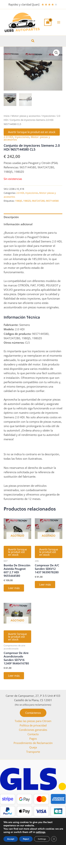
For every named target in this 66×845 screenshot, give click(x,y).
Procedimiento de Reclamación (33, 743)
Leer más (14, 588)
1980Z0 (27, 200)
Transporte (33, 752)
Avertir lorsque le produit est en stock (31, 132)
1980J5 (18, 200)
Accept (10, 838)
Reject (26, 838)
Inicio (7, 115)
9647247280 (38, 200)
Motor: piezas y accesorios (26, 115)
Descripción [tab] (11, 217)
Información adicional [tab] (18, 224)
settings (40, 832)
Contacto (33, 734)
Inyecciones (48, 115)
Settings (42, 838)
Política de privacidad (33, 725)
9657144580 (52, 200)
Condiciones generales (33, 730)
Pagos (33, 738)
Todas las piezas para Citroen (33, 721)
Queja (33, 747)
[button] (33, 41)
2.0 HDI (8, 137)
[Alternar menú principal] (58, 22)
